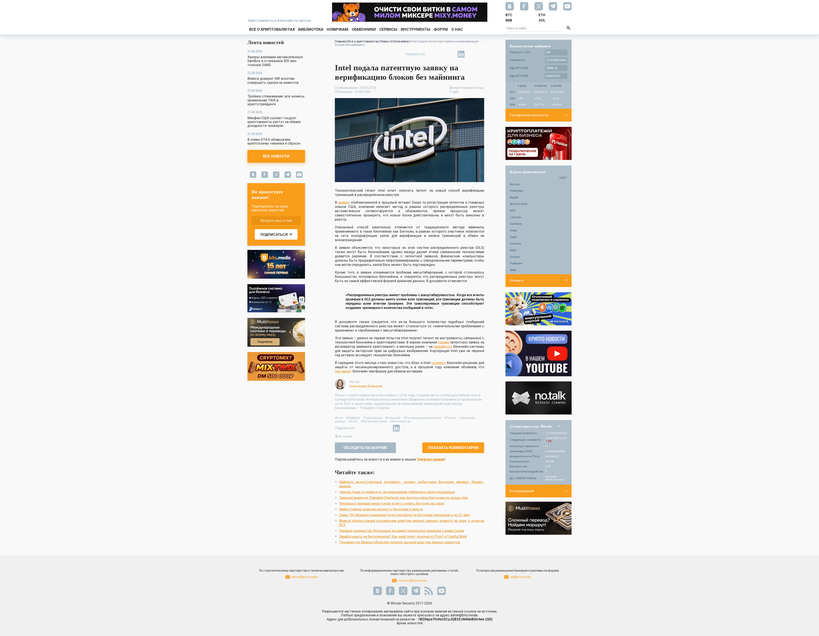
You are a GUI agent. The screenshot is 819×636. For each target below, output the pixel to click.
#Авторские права (373, 421)
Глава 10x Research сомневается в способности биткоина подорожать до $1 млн (404, 515)
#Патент (450, 418)
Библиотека (310, 29)
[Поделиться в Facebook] (431, 54)
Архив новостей (409, 623)
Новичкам (337, 29)
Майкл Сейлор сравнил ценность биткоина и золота (381, 509)
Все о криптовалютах (272, 29)
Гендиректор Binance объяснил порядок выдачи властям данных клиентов (399, 542)
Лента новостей (265, 42)
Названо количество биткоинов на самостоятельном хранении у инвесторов (401, 531)
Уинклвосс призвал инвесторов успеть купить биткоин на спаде (391, 503)
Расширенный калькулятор (529, 115)
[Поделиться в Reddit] (480, 54)
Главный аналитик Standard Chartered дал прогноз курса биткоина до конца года (403, 498)
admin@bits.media (305, 577)
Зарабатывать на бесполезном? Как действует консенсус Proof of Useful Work (403, 537)
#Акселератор (400, 421)
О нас (457, 29)
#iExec (353, 421)
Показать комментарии (453, 447)
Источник (345, 436)
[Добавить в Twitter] (441, 54)
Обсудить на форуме (365, 447)
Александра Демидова (365, 386)
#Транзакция (372, 418)
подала (443, 342)
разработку (443, 347)
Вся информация (522, 491)
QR (488, 619)
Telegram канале (430, 459)
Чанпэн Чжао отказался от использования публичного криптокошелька (397, 492)
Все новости (276, 156)
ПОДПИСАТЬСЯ (274, 234)
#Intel (339, 418)
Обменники (364, 29)
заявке (343, 202)
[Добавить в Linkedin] (461, 54)
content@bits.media (412, 580)
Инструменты (415, 29)
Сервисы (388, 29)
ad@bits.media (520, 577)
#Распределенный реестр (422, 418)
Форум (441, 29)
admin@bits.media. (464, 615)
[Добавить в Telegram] (451, 54)
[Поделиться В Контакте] (471, 54)
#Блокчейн (393, 418)
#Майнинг (353, 418)
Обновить (517, 280)
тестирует (343, 371)
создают (438, 363)
